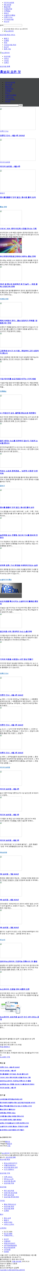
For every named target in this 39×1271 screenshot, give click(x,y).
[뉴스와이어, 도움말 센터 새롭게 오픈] (11, 985)
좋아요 (7, 1141)
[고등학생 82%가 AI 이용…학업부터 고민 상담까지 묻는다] (11, 347)
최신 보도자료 (9, 1190)
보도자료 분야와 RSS (11, 1197)
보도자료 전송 (9, 1183)
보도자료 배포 (5, 1159)
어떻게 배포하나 (10, 1165)
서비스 (6, 58)
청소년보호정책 (9, 1247)
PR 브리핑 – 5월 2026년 (9, 928)
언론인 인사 (8, 17)
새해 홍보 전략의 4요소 (8, 1113)
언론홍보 (7, 11)
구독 (8, 1146)
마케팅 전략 (4, 299)
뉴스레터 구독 (5, 1057)
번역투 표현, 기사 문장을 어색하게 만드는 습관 (19, 565)
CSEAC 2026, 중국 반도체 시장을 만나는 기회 (18, 229)
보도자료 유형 (9, 1208)
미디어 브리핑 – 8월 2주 (9, 840)
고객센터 (3, 1228)
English (6, 1251)
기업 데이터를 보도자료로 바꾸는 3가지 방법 (18, 379)
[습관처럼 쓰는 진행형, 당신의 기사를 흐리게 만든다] (11, 531)
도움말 (6, 40)
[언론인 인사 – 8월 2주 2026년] (11, 749)
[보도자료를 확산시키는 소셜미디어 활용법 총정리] (11, 597)
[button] (19, 1047)
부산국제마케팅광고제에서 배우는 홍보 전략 (18, 256)
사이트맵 (7, 1249)
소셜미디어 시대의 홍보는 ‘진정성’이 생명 (14, 1126)
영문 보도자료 (9, 1195)
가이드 (6, 60)
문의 (5, 42)
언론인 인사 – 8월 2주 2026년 (11, 753)
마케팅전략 (8, 9)
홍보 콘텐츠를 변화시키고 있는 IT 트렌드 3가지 (16, 1106)
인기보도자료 (9, 19)
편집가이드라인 (9, 1243)
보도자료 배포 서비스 (7, 35)
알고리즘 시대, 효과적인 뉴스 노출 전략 (16, 631)
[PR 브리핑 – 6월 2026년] (11, 896)
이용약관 (7, 1241)
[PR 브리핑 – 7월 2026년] (11, 870)
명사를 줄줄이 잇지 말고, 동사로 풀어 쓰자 (18, 197)
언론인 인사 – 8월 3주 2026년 (11, 725)
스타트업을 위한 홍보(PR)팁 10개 (11, 1099)
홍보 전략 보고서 (10, 1204)
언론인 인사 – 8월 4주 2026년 (12, 135)
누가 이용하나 (9, 1169)
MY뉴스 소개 (8, 1179)
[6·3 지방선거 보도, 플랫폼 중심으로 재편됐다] (11, 409)
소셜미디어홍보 (9, 15)
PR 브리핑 (7, 5)
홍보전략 (7, 7)
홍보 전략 (3, 207)
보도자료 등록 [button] (5, 66)
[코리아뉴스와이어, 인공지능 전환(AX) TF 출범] (11, 957)
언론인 (6, 63)
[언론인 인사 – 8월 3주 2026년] (11, 721)
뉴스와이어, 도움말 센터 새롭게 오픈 (15, 989)
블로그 (6, 38)
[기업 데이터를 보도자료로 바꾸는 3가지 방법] (11, 375)
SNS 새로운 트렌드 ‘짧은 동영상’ (11, 1119)
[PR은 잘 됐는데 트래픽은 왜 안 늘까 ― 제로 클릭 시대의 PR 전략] (11, 280)
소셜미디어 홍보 (6, 579)
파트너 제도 (8, 1222)
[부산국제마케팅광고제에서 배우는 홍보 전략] (11, 252)
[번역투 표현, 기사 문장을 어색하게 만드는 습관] (11, 561)
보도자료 (7, 56)
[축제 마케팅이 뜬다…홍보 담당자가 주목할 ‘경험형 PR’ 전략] (11, 316)
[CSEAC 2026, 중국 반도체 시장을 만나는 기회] (11, 224)
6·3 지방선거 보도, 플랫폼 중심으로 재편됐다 (18, 413)
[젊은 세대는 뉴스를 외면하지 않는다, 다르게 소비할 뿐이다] (11, 437)
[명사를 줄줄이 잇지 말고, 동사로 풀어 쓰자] (18, 191)
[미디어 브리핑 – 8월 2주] (11, 836)
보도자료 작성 (9, 1206)
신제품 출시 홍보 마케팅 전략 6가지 (12, 1116)
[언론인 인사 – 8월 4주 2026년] (18, 129)
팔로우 (9, 1144)
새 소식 (6, 21)
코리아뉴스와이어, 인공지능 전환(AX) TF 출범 (18, 961)
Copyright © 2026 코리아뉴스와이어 (12, 1270)
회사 (1, 1214)
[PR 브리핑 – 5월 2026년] (11, 923)
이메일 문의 (9, 1235)
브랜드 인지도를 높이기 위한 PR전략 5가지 (14, 1123)
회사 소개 (7, 1218)
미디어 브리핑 (9, 2)
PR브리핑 (3, 852)
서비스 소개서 (9, 1224)
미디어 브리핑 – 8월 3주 (9, 815)
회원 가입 (7, 49)
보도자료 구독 (5, 1173)
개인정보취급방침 (10, 1245)
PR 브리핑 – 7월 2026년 (9, 874)
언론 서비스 (8, 1177)
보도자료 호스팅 (10, 1181)
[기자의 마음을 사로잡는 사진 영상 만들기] (11, 655)
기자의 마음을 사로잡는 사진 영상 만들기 (16, 659)
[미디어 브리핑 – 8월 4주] (18, 160)
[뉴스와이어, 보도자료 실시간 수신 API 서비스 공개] (11, 1013)
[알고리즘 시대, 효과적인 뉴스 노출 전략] (11, 627)
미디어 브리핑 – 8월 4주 (10, 166)
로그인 (6, 47)
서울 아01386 (16, 1261)
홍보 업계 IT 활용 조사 (7, 1109)
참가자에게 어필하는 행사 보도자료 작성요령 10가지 (17, 1102)
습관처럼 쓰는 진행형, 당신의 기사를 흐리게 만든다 (17, 1084)
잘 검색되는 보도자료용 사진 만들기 (12, 1130)
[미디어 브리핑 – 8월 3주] (11, 811)
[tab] (19, 1159)
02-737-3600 (8, 1233)
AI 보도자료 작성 (10, 45)
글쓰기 (6, 13)
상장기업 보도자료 (10, 1193)
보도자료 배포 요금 (11, 1167)
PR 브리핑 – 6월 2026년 (9, 900)
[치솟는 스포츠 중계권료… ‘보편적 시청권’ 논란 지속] (11, 467)
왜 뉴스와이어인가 (10, 1163)
